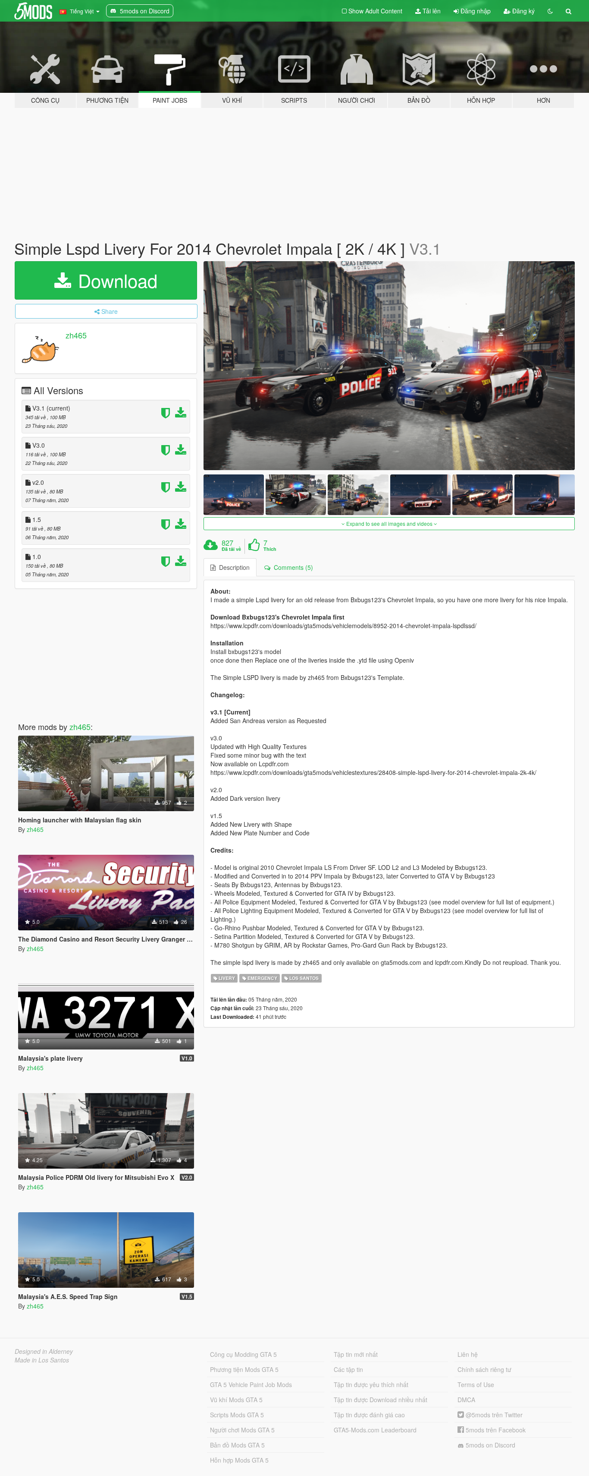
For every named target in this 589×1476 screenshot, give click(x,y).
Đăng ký (523, 10)
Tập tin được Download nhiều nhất (380, 1399)
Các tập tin (348, 1369)
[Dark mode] (550, 11)
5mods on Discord (489, 1445)
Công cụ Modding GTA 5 (243, 1354)
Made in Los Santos (42, 1360)
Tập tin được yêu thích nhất (371, 1384)
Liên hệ (467, 1354)
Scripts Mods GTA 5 (237, 1414)
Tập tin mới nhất (356, 1354)
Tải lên (431, 10)
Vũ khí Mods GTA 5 (236, 1399)
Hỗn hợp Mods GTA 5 (239, 1460)
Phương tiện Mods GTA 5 (244, 1369)
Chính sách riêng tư (484, 1369)
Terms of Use (475, 1384)
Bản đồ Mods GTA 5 (237, 1445)
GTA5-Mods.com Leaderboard (375, 1429)
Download (115, 280)
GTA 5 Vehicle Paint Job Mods (251, 1384)
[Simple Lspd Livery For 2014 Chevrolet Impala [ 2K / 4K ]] (389, 366)
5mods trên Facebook (495, 1429)
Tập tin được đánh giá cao (369, 1414)
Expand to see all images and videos (389, 523)
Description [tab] (233, 567)
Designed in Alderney (44, 1351)
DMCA (466, 1399)
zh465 (76, 335)
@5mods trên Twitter (493, 1414)
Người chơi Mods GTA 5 (242, 1429)
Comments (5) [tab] (291, 567)
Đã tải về (231, 549)
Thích (269, 549)
